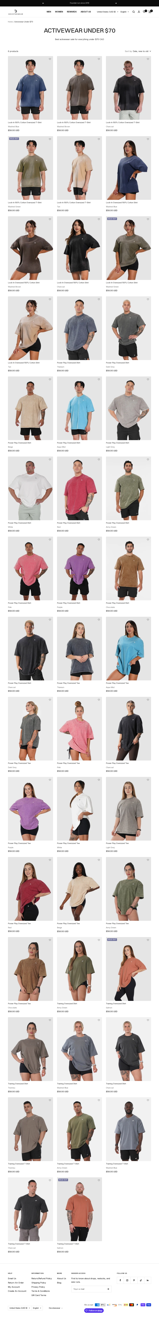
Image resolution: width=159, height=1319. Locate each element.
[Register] (108, 1289)
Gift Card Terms (38, 1295)
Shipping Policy (38, 1282)
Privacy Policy (38, 1287)
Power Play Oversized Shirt (68, 363)
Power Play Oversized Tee (68, 683)
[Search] (134, 12)
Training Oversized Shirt (67, 1003)
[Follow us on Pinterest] (134, 1280)
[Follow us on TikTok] (140, 1280)
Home (10, 22)
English (123, 12)
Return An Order (16, 1282)
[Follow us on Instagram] (127, 1280)
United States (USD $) (106, 12)
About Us (61, 1278)
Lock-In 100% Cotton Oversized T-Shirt (24, 122)
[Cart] (149, 12)
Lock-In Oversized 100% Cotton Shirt (122, 202)
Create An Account (17, 1291)
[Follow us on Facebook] (120, 1280)
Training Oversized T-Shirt (19, 1164)
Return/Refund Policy (41, 1278)
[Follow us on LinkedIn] (147, 1280)
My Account (14, 1287)
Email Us (12, 1278)
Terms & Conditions (40, 1291)
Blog (59, 1282)
